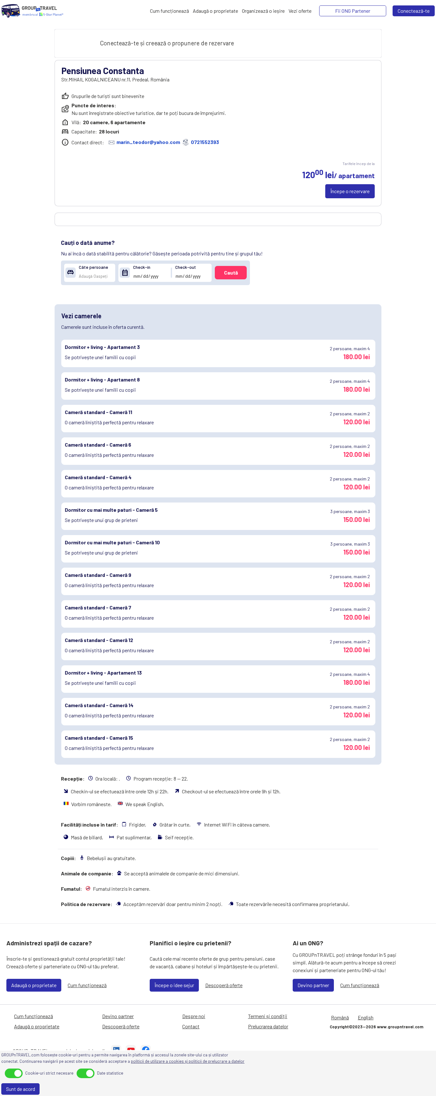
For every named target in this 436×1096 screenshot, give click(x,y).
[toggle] (14, 1073)
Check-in (141, 267)
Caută (231, 272)
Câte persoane (93, 267)
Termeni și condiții (267, 1016)
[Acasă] (10, 10)
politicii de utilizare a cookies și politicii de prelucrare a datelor (187, 1061)
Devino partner (313, 985)
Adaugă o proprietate (33, 985)
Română (340, 1017)
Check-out (185, 267)
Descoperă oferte (224, 985)
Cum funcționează (87, 985)
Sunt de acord (20, 1089)
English (365, 1017)
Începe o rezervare (350, 191)
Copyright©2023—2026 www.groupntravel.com (376, 1026)
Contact (190, 1026)
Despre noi (193, 1016)
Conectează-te (414, 11)
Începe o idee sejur (174, 985)
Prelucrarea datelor (268, 1026)
